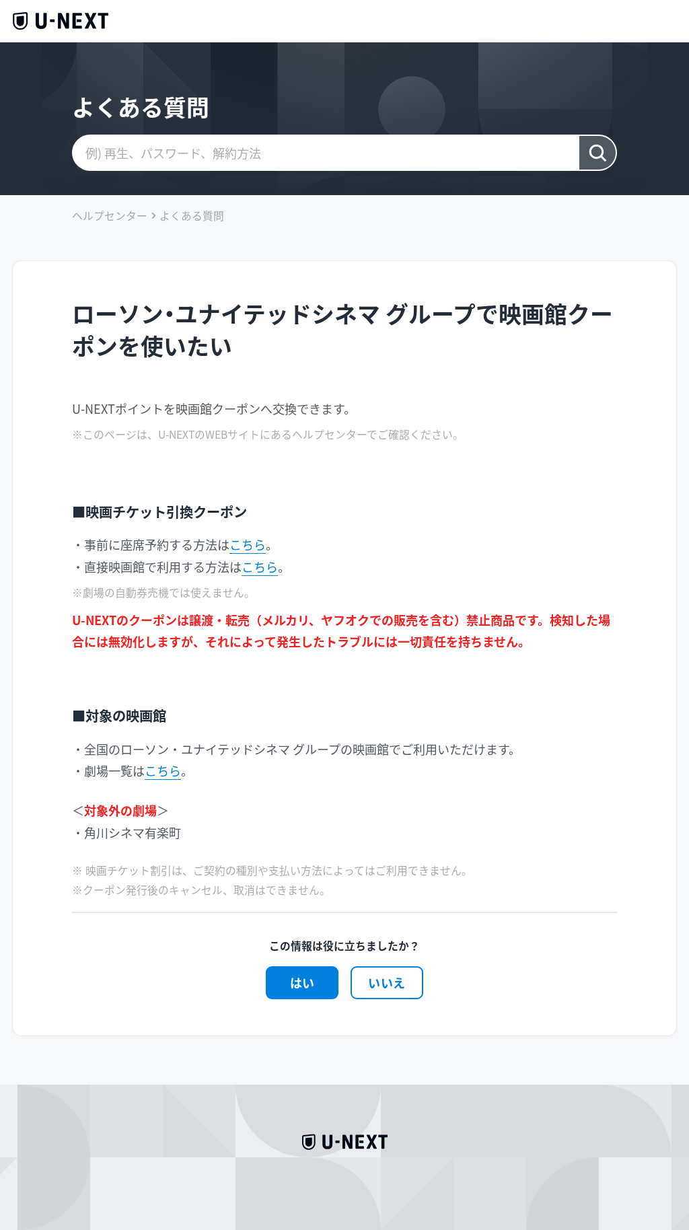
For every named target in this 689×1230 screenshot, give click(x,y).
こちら (247, 544)
